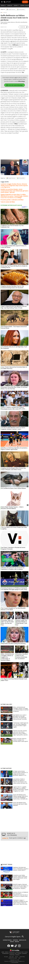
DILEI (16, 953)
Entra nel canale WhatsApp (15, 85)
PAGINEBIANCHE (5, 953)
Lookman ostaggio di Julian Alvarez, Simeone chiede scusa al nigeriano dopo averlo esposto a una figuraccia (14, 185)
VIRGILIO (6, 952)
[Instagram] (19, 946)
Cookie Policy (22, 956)
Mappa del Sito (22, 940)
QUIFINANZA (24, 953)
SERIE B (9, 5)
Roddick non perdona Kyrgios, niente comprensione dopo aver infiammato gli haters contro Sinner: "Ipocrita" (14, 190)
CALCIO (5, 12)
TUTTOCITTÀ (11, 953)
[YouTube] (12, 946)
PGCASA (26, 952)
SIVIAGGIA (19, 953)
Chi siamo (6, 956)
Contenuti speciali (7, 940)
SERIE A (3, 5)
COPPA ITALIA (24, 5)
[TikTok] (16, 946)
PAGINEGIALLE (12, 952)
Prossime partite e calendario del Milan (12, 200)
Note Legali (11, 956)
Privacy (16, 956)
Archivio (17, 941)
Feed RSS (12, 941)
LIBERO (2, 952)
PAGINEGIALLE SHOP (19, 952)
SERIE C (16, 5)
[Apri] (2, 2)
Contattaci (15, 940)
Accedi (25, 2)
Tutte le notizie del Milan (8, 202)
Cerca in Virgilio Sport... (13, 937)
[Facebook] (8, 946)
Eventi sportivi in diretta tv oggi (17, 838)
